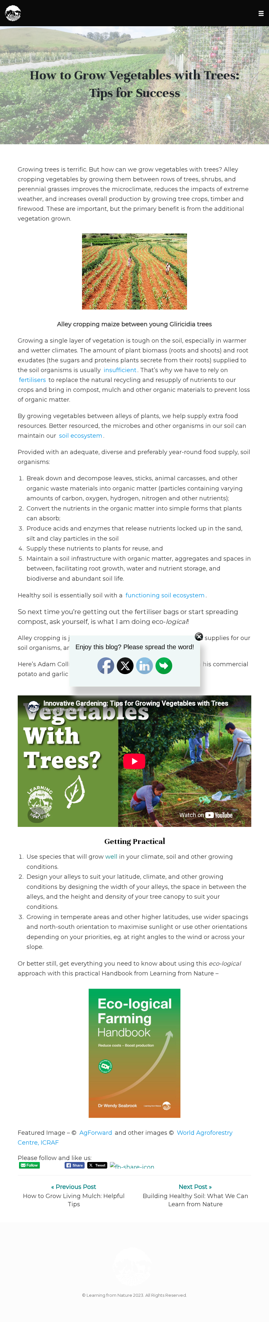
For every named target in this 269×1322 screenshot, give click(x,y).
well (111, 856)
